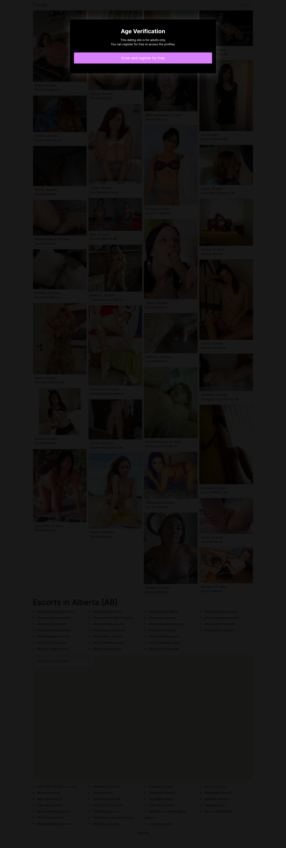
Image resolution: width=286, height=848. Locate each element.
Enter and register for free (143, 58)
